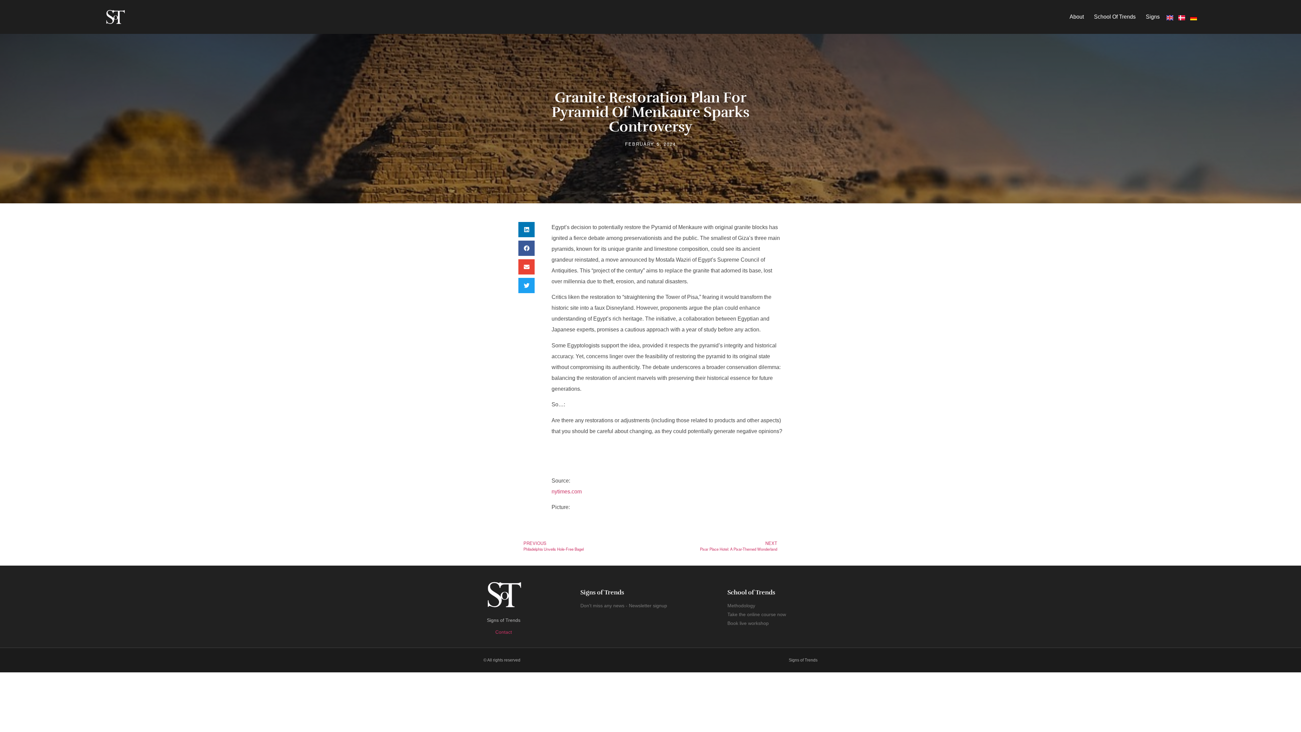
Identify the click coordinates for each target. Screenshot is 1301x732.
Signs (1153, 17)
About (1077, 17)
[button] (526, 229)
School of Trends (1115, 17)
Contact (503, 632)
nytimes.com (567, 491)
